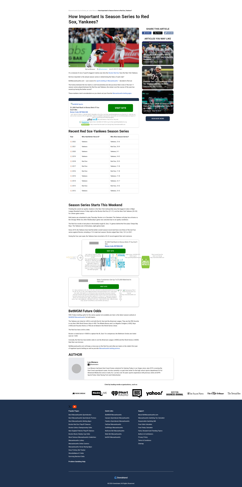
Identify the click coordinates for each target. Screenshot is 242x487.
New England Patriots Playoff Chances (81, 431)
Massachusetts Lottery (76, 440)
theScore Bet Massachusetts (114, 431)
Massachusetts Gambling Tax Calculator (151, 418)
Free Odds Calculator (145, 424)
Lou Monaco (91, 69)
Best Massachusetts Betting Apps (80, 421)
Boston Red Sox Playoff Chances (80, 424)
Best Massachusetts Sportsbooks (80, 415)
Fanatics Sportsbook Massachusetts (117, 421)
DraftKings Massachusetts (114, 427)
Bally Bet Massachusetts (113, 434)
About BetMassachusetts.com (148, 415)
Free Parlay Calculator (145, 427)
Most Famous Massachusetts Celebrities (82, 437)
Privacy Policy (143, 437)
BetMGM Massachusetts (77, 317)
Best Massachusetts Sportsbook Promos (82, 418)
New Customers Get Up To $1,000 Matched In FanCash (114, 281)
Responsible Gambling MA (147, 421)
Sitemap (141, 444)
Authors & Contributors (145, 434)
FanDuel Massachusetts (113, 424)
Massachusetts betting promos (109, 348)
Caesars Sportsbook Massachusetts (117, 418)
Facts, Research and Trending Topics (150, 431)
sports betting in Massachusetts (107, 81)
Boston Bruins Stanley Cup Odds (79, 434)
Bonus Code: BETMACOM (79, 112)
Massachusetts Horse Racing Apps (80, 447)
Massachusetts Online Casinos (79, 444)
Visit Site (120, 108)
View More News (157, 119)
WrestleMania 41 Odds (76, 453)
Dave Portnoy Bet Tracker (77, 450)
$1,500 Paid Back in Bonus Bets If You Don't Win (121, 243)
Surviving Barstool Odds (77, 456)
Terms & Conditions (144, 440)
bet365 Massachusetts (112, 437)
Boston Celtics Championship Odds (80, 427)
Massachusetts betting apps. (122, 93)
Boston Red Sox (114, 73)
